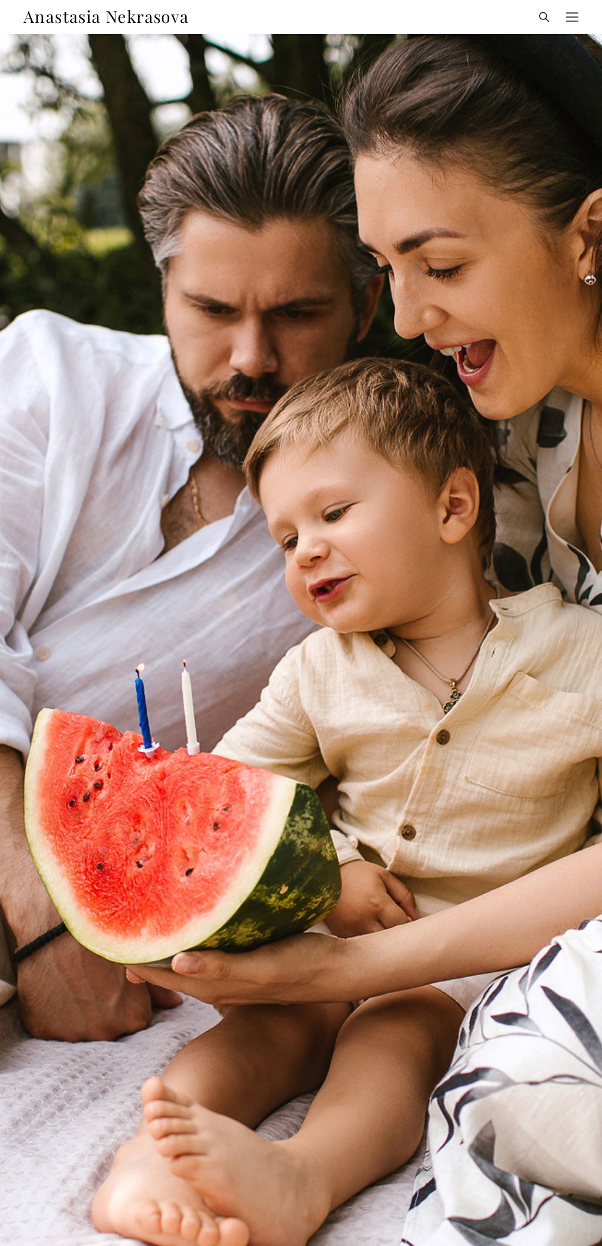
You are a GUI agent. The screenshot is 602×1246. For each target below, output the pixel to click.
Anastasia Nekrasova (106, 17)
